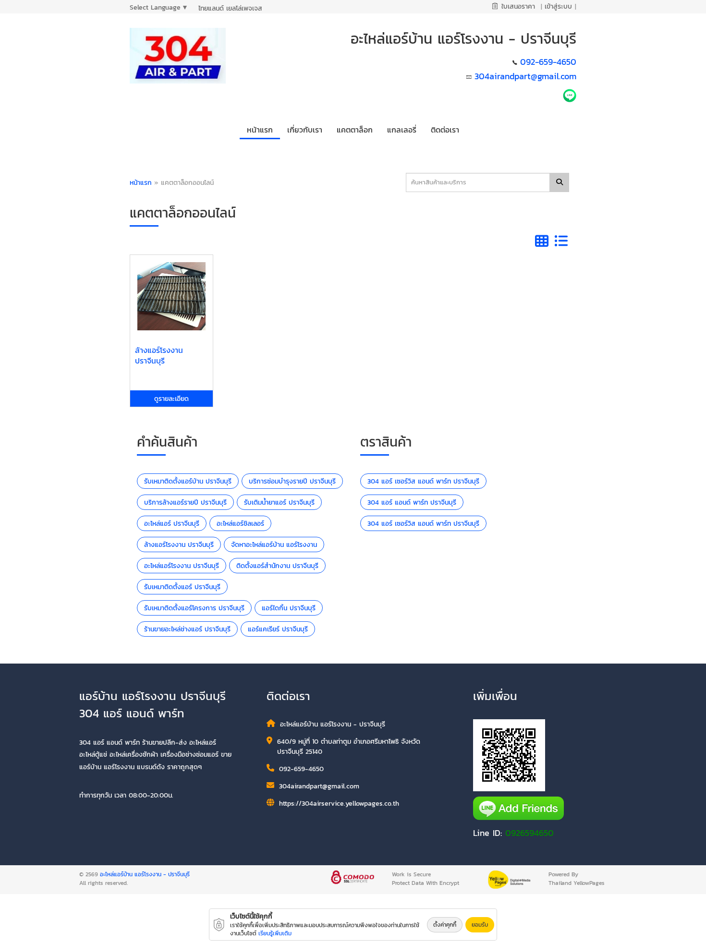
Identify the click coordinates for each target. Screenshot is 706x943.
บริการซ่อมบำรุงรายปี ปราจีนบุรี (292, 481)
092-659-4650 (548, 61)
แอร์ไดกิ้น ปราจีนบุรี (289, 608)
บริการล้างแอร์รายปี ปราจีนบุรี (185, 502)
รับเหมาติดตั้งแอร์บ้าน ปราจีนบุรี (187, 481)
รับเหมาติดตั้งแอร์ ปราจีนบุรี (182, 587)
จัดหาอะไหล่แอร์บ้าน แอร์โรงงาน (274, 545)
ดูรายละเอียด (171, 399)
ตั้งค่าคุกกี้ (444, 924)
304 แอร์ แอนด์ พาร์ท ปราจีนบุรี (411, 502)
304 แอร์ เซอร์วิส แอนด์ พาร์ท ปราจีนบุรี (423, 481)
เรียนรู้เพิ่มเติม (275, 933)
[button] (304, 128)
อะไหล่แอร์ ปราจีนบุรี (171, 524)
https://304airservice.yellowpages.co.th (339, 803)
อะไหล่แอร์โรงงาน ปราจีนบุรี (181, 566)
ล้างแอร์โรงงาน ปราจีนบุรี (179, 545)
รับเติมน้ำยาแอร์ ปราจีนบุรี (279, 502)
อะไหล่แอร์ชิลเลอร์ (240, 524)
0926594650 (529, 832)
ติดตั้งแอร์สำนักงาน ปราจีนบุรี (277, 566)
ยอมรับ (480, 924)
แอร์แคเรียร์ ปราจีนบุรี (278, 629)
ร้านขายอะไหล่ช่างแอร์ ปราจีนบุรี (187, 629)
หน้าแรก (141, 183)
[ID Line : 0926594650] (569, 94)
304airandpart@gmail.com (525, 76)
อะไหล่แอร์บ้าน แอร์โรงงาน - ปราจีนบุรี (145, 874)
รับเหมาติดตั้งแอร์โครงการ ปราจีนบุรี (194, 608)
